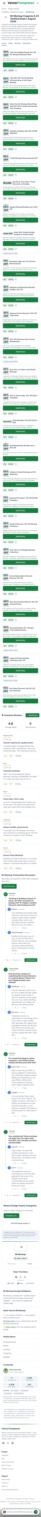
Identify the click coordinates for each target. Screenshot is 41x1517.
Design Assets (13, 9)
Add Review (32, 715)
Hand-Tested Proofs (8, 1462)
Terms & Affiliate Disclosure (10, 1489)
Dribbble (6, 1357)
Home (4, 9)
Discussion (27, 43)
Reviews (18, 43)
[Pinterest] (12, 1443)
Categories (5, 1455)
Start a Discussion (9, 886)
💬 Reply (18, 756)
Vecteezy (6, 1349)
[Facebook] (3, 1443)
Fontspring (7, 1353)
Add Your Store (6, 1465)
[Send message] (36, 1512)
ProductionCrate (9, 1342)
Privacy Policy (6, 1479)
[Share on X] (20, 1277)
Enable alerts (10, 1321)
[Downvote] (18, 928)
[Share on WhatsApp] (25, 1277)
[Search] (37, 3)
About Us (4, 1486)
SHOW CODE (20, 65)
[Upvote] (13, 928)
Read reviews (11, 1327)
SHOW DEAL (20, 92)
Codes (4, 43)
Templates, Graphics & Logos (13, 12)
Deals (10, 43)
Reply (25, 928)
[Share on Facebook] (16, 1277)
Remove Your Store (8, 1469)
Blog (3, 1458)
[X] (8, 1443)
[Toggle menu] (4, 3)
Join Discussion (31, 960)
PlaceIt (5, 1346)
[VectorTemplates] (21, 3)
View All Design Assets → (20, 1223)
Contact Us (5, 1483)
